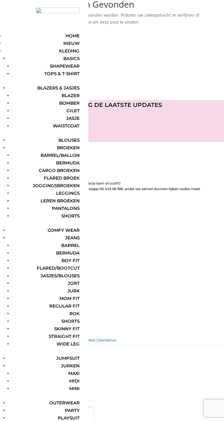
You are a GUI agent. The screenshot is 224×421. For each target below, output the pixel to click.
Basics (71, 58)
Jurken (70, 366)
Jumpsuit (68, 358)
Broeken (68, 147)
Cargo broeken (59, 170)
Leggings (68, 193)
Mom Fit (70, 298)
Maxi (74, 373)
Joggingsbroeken (56, 185)
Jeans (72, 238)
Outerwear (64, 403)
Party (72, 410)
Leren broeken (60, 201)
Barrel (70, 245)
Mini (74, 388)
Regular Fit (64, 306)
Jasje (73, 118)
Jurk (73, 291)
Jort (74, 283)
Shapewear (65, 66)
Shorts (70, 216)
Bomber (69, 103)
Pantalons (66, 208)
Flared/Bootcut (58, 268)
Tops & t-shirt (62, 73)
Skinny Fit (67, 328)
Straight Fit (64, 336)
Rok (74, 313)
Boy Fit (71, 260)
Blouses (69, 140)
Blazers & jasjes (58, 88)
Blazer (71, 95)
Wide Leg (68, 344)
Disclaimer (107, 340)
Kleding (69, 51)
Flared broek (62, 178)
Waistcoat (66, 126)
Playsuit (69, 418)
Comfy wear (64, 230)
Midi (74, 381)
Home (72, 35)
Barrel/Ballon (60, 155)
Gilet (73, 110)
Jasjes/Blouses (60, 275)
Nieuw (71, 43)
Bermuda (68, 163)
